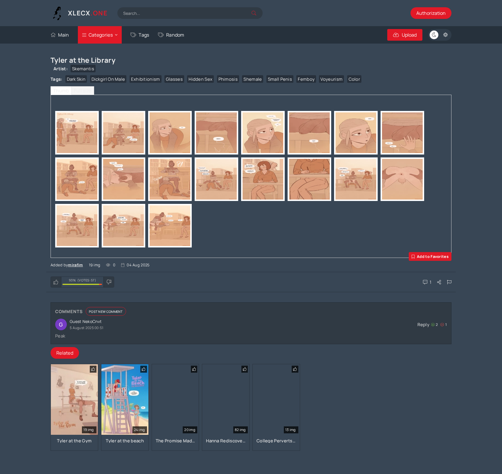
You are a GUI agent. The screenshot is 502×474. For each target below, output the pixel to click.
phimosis (228, 79)
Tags (144, 35)
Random (175, 35)
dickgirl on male (108, 79)
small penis (280, 79)
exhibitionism (145, 79)
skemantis (83, 69)
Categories (101, 35)
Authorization (431, 13)
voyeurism (331, 79)
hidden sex (200, 79)
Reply (423, 325)
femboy (306, 79)
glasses (174, 79)
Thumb (61, 90)
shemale (252, 79)
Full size (83, 90)
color (354, 79)
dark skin (76, 79)
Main (63, 35)
